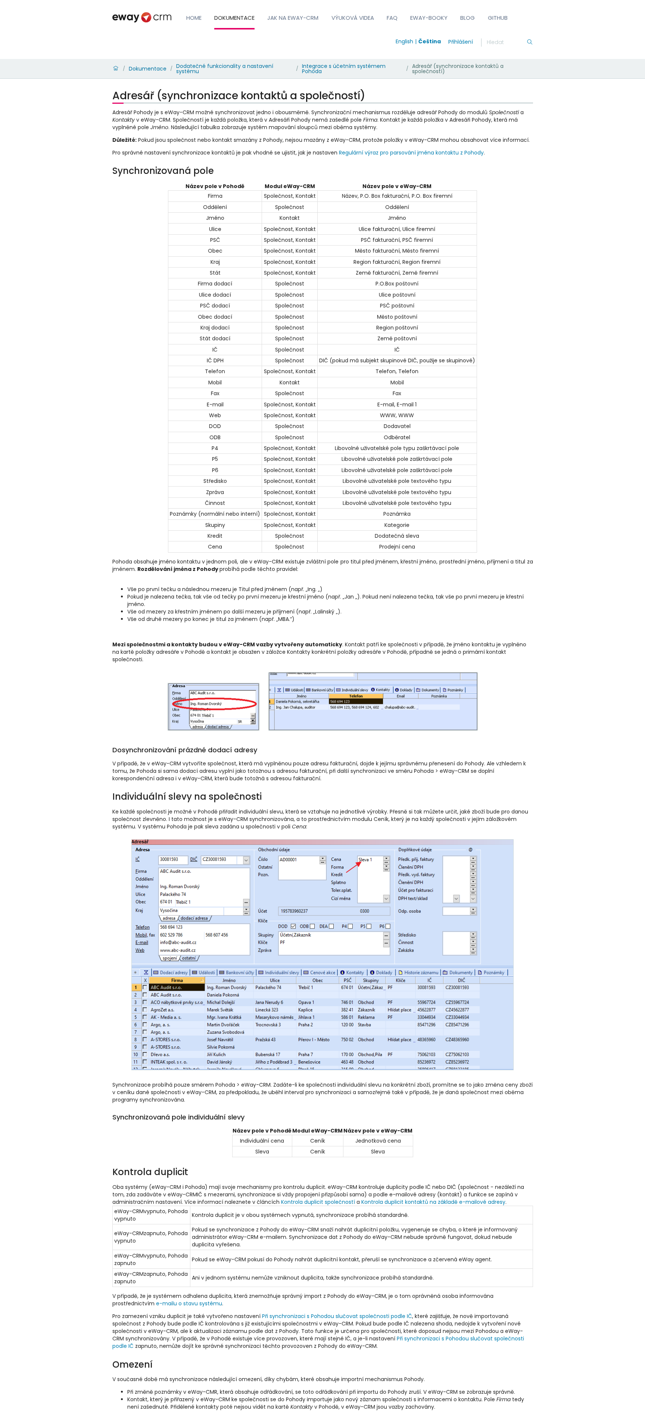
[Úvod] (115, 68)
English (404, 41)
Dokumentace (234, 18)
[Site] (141, 17)
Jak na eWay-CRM (292, 18)
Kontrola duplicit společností (318, 1202)
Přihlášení (460, 41)
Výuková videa (352, 18)
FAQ (392, 18)
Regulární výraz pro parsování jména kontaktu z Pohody (411, 152)
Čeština (429, 41)
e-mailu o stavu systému (189, 1303)
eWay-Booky (429, 18)
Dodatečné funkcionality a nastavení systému (224, 68)
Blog (467, 18)
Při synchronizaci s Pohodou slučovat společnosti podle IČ (337, 1316)
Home (194, 18)
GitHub (498, 18)
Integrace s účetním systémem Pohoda (344, 68)
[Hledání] (529, 42)
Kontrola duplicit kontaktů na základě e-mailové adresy (433, 1202)
